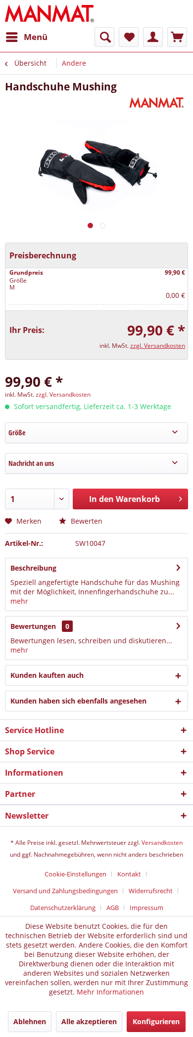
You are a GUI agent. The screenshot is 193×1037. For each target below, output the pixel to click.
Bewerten (85, 521)
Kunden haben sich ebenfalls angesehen (78, 700)
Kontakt (129, 874)
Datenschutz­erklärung (63, 907)
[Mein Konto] (153, 37)
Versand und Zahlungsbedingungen (65, 890)
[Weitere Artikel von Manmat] (157, 102)
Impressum (146, 907)
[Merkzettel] (129, 37)
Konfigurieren (156, 1021)
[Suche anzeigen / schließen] (104, 37)
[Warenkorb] (177, 37)
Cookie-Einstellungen (75, 874)
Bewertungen (33, 626)
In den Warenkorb (124, 499)
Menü (36, 36)
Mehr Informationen (110, 991)
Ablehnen (29, 1021)
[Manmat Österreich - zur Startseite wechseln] (50, 13)
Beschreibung (33, 568)
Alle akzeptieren (89, 1021)
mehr (19, 601)
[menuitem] (26, 37)
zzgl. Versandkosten (157, 345)
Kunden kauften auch (47, 675)
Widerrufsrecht (151, 890)
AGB (112, 907)
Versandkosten (162, 842)
